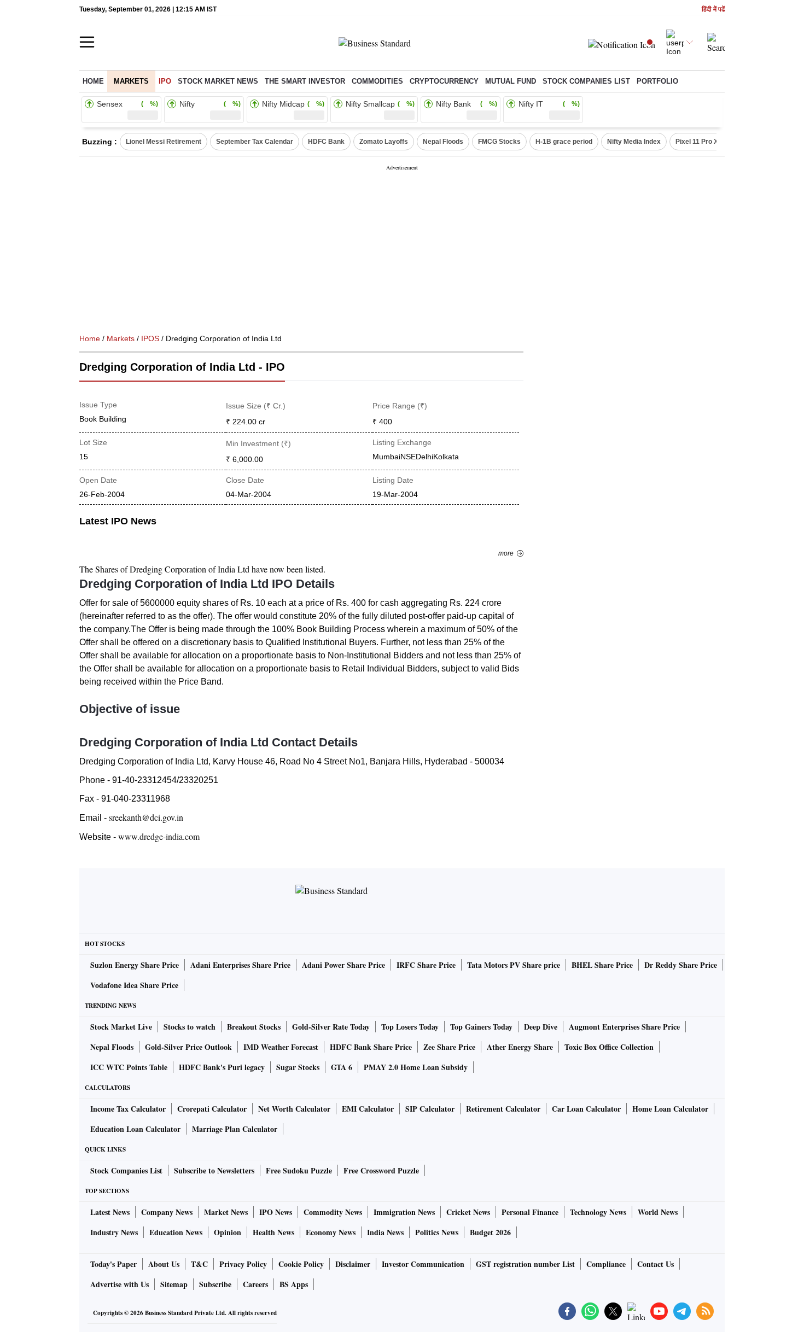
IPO (165, 81)
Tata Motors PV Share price (513, 965)
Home (93, 81)
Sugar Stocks (297, 1067)
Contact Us (655, 1264)
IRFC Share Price (426, 965)
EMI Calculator (368, 1108)
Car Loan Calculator (586, 1108)
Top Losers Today (410, 1026)
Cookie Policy (301, 1264)
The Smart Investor (305, 81)
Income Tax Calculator (128, 1108)
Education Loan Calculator (135, 1129)
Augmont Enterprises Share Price (624, 1026)
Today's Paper (113, 1264)
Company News (167, 1212)
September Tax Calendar (254, 141)
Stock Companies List (126, 1170)
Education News (175, 1232)
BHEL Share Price (602, 965)
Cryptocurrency (444, 81)
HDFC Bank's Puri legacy (222, 1067)
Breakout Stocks (254, 1026)
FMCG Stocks (499, 141)
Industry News (114, 1232)
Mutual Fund (510, 81)
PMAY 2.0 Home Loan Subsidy (416, 1067)
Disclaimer (352, 1264)
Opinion (227, 1232)
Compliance (606, 1264)
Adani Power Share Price (343, 965)
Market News (226, 1212)
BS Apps (293, 1284)
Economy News (331, 1232)
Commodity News (333, 1212)
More (506, 553)
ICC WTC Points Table (128, 1067)
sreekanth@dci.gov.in (146, 817)
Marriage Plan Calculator (234, 1129)
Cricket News (468, 1212)
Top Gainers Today (481, 1026)
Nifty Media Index (634, 141)
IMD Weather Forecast (280, 1047)
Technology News (598, 1212)
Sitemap (174, 1284)
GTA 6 (341, 1067)
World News (658, 1212)
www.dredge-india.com (159, 836)
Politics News (436, 1232)
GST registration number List (525, 1264)
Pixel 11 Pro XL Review (711, 141)
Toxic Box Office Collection (609, 1047)
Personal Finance (530, 1212)
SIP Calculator (430, 1108)
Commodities (377, 81)
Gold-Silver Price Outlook (188, 1047)
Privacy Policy (243, 1264)
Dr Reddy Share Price (680, 965)
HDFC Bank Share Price (371, 1047)
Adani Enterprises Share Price (240, 965)
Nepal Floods (443, 141)
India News (385, 1232)
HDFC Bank (326, 141)
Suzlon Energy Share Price (134, 965)
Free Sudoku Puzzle (299, 1170)
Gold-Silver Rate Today (331, 1026)
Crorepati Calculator (212, 1108)
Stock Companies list (586, 81)
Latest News (110, 1212)
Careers (255, 1284)
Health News (273, 1232)
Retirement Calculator (503, 1108)
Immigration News (404, 1212)
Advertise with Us (119, 1284)
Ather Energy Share (520, 1047)
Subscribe (215, 1284)
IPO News (275, 1212)
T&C (199, 1264)
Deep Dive (540, 1026)
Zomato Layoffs (383, 141)
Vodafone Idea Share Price (134, 985)
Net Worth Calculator (294, 1108)
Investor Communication (423, 1264)
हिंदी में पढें (713, 9)
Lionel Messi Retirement (163, 141)
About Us (163, 1264)
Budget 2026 (490, 1232)
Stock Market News (218, 81)
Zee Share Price (449, 1047)
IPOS (150, 338)
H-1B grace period (563, 141)
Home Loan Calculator (670, 1108)
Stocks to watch (189, 1026)
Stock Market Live (121, 1026)
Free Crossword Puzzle (381, 1170)
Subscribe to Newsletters (214, 1170)
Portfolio (657, 81)
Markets (131, 81)
